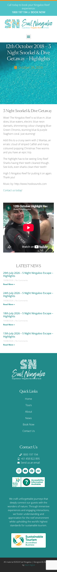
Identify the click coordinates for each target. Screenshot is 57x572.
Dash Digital (30, 565)
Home (28, 399)
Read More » (9, 284)
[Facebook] (32, 471)
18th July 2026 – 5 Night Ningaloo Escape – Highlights (28, 315)
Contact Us (28, 431)
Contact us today (12, 190)
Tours (28, 405)
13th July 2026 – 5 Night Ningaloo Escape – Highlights (28, 335)
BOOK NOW (38, 12)
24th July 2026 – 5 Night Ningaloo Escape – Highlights (28, 294)
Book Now (28, 424)
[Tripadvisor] (38, 471)
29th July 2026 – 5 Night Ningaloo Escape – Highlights (28, 274)
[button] (28, 36)
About (28, 411)
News (28, 418)
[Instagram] (19, 471)
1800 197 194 (19, 12)
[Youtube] (25, 471)
